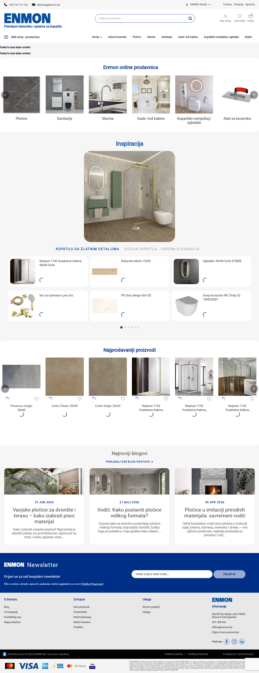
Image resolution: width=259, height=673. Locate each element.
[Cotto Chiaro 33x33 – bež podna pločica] (65, 377)
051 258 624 (219, 622)
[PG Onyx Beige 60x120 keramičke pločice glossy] (104, 305)
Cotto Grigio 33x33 (107, 406)
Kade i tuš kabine (151, 118)
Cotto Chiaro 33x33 (65, 406)
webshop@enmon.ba (48, 4)
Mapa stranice (12, 622)
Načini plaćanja (82, 617)
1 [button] (121, 327)
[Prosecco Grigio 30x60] (21, 377)
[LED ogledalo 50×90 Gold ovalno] (186, 271)
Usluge (147, 612)
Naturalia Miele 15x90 (136, 261)
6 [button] (138, 327)
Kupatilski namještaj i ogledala (194, 120)
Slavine (108, 118)
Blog (6, 606)
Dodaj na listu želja (35, 398)
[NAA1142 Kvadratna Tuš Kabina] (237, 377)
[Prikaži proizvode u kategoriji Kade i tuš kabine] (151, 94)
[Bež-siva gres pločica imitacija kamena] (108, 377)
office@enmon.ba (222, 627)
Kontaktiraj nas (12, 617)
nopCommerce (244, 654)
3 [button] (128, 327)
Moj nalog (225, 20)
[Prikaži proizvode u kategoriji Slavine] (108, 94)
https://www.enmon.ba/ (225, 632)
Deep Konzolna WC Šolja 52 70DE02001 (221, 297)
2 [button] (125, 327)
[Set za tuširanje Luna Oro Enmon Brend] (22, 305)
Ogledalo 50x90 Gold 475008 (222, 261)
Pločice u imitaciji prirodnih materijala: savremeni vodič (214, 513)
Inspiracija (129, 143)
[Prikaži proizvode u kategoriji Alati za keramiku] (237, 94)
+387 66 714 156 (18, 4)
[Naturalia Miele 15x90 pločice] (104, 271)
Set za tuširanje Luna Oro (56, 295)
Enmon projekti (151, 606)
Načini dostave (81, 622)
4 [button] (131, 327)
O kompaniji (11, 612)
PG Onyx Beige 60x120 (136, 295)
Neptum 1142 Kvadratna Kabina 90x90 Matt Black (194, 408)
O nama (227, 4)
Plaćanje (238, 4)
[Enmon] (14, 564)
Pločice (21, 118)
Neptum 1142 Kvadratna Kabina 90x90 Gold (60, 263)
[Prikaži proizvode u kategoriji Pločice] (21, 94)
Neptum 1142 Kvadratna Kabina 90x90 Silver (237, 408)
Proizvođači (80, 612)
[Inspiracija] (129, 196)
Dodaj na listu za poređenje (7, 398)
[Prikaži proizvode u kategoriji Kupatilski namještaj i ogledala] (194, 94)
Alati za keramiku (237, 118)
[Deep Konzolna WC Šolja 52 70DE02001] (186, 305)
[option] (48, 288)
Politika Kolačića (174, 654)
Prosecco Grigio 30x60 (21, 408)
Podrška (78, 627)
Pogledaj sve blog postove (128, 461)
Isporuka (250, 4)
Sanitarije (64, 118)
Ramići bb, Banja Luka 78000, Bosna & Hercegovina (229, 615)
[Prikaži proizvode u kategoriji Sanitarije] (65, 94)
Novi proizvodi (81, 606)
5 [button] (135, 327)
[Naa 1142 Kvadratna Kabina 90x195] (194, 377)
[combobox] (140, 18)
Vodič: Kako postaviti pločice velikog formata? (129, 513)
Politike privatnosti (92, 584)
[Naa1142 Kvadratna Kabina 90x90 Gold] (22, 271)
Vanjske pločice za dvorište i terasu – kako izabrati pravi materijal (44, 515)
